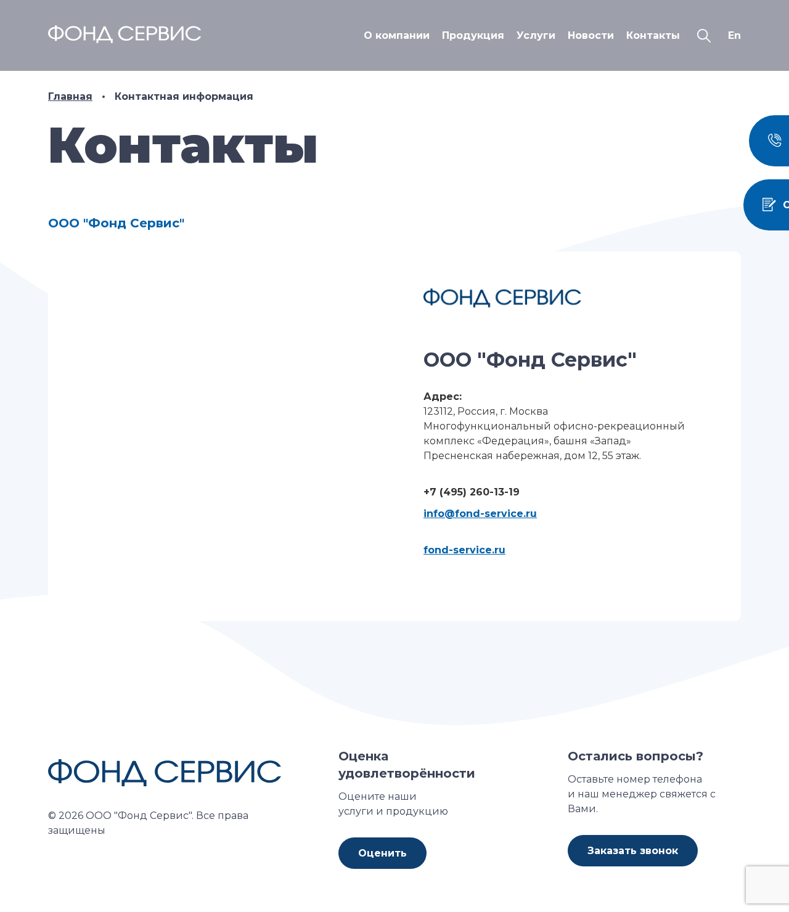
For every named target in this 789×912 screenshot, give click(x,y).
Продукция (473, 35)
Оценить (382, 853)
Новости (591, 35)
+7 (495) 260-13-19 (471, 492)
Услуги (536, 35)
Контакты (653, 35)
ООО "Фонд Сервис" (116, 223)
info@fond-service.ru (480, 513)
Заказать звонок (632, 851)
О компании (397, 35)
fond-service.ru (464, 550)
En (734, 35)
